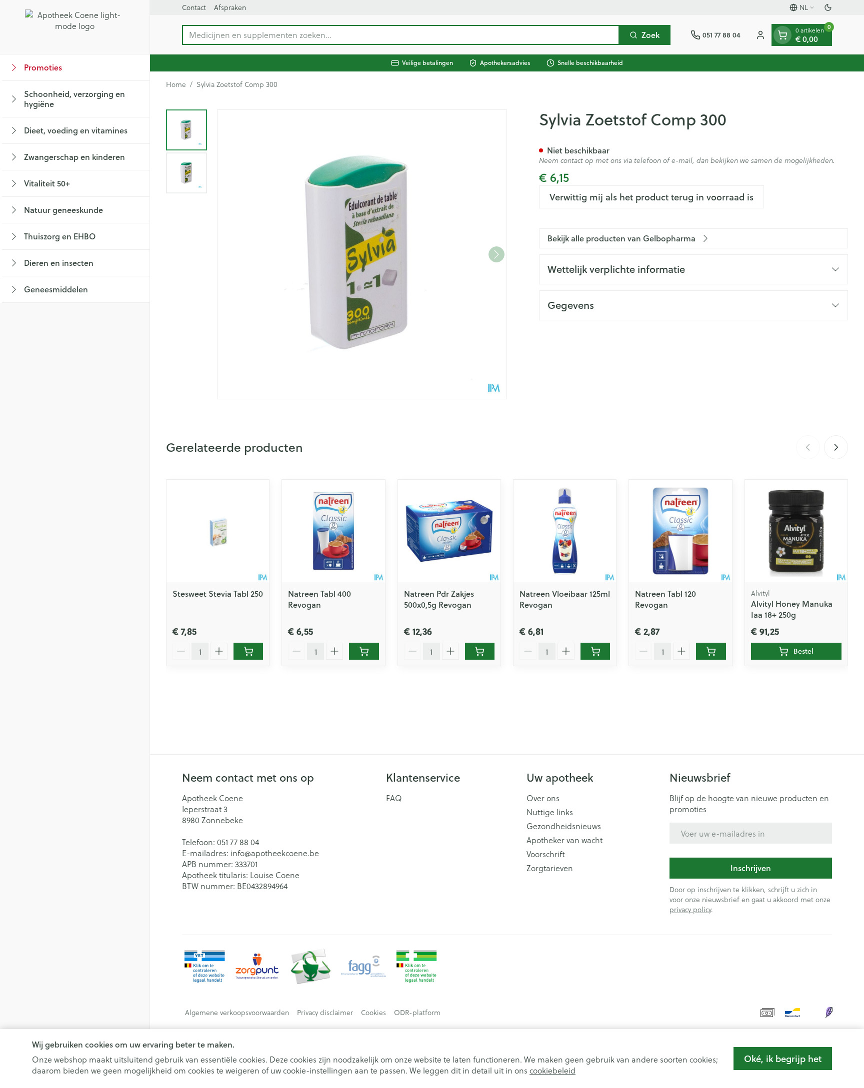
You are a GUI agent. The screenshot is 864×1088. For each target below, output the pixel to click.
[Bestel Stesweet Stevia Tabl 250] (248, 651)
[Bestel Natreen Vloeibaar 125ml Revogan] (595, 651)
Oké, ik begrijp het (783, 1058)
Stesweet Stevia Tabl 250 (217, 593)
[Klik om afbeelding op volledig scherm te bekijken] (362, 254)
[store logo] (75, 27)
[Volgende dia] (836, 447)
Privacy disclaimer (325, 1013)
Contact (194, 7)
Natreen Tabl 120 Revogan (665, 599)
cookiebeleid (553, 1070)
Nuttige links (549, 812)
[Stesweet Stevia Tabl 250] (217, 531)
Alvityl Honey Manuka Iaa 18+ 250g (791, 609)
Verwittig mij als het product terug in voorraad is (652, 196)
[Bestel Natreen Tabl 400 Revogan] (363, 651)
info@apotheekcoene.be (274, 853)
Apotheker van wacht (564, 840)
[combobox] (401, 35)
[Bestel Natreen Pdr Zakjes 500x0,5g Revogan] (479, 651)
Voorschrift (545, 854)
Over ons (543, 798)
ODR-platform (417, 1013)
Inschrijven (750, 868)
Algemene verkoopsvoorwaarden (237, 1013)
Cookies (373, 1013)
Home (176, 84)
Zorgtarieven (549, 868)
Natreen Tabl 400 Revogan (319, 599)
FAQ (394, 798)
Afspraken (230, 7)
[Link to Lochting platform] (829, 1013)
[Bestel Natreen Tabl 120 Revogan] (711, 651)
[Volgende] (496, 254)
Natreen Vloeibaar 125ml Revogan (565, 599)
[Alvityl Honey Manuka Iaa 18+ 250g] (796, 531)
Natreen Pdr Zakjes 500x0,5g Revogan (439, 599)
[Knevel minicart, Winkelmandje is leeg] (783, 35)
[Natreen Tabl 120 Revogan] (680, 531)
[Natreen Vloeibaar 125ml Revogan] (565, 531)
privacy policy (690, 909)
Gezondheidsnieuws (563, 826)
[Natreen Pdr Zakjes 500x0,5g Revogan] (449, 531)
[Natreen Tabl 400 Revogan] (333, 531)
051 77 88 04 (238, 842)
